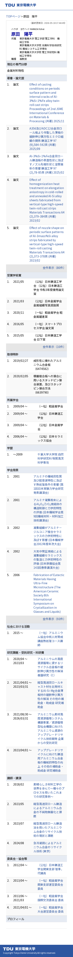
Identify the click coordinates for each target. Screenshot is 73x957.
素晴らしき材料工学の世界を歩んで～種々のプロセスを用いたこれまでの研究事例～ (48, 790)
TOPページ (13, 16)
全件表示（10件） (54, 347)
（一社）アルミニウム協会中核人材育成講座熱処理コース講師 (50, 639)
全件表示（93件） (54, 619)
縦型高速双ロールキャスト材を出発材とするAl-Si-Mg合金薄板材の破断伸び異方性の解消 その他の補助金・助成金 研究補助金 (51, 694)
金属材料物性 (15, 70)
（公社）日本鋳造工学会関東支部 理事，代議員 (51, 869)
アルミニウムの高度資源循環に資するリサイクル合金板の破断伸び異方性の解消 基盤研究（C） (50, 667)
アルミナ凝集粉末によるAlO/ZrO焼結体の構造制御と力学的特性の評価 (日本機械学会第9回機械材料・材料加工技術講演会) (48, 510)
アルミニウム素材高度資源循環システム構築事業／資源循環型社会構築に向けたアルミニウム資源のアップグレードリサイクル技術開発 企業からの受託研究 (51, 728)
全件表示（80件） (54, 268)
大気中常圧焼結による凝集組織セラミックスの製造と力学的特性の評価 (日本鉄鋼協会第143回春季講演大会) (47, 559)
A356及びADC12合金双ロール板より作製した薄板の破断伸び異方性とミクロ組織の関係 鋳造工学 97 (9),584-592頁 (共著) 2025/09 (46, 138)
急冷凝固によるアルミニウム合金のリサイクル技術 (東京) (47, 847)
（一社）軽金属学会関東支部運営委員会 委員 (50, 884)
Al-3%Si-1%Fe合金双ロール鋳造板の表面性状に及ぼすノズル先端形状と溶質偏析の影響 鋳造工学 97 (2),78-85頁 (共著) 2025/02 (46, 164)
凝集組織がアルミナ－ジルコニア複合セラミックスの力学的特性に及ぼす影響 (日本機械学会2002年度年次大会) (48, 536)
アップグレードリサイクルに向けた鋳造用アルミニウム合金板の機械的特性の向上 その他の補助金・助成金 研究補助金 (51, 760)
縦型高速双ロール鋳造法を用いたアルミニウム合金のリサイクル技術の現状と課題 (47, 829)
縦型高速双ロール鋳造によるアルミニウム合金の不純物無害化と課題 (47, 810)
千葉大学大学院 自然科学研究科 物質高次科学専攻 (51, 458)
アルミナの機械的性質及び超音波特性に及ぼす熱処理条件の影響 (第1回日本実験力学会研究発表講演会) (48, 484)
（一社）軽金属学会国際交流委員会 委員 (51, 898)
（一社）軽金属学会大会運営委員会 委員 (51, 909)
